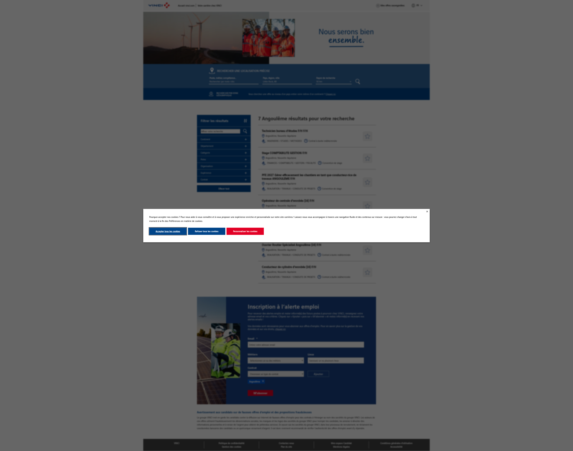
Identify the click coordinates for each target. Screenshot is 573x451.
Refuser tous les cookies (206, 231)
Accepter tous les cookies (168, 231)
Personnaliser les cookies (245, 231)
